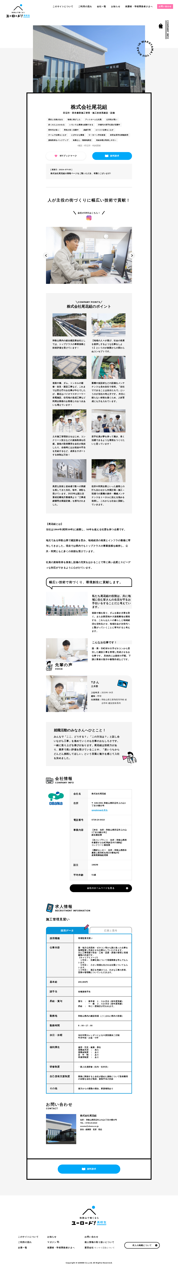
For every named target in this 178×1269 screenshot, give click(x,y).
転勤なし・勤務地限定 (82, 140)
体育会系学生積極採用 (119, 135)
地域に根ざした (74, 119)
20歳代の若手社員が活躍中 (109, 125)
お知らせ (115, 6)
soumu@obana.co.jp (89, 1126)
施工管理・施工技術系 (92, 113)
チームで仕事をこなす (57, 135)
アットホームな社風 (93, 119)
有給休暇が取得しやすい (106, 140)
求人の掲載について (142, 1245)
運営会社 (100, 1247)
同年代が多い (53, 130)
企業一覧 (22, 1247)
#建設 (79, 145)
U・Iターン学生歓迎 (97, 135)
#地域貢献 (96, 145)
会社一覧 (101, 6)
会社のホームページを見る (101, 888)
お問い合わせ (165, 6)
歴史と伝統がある (55, 119)
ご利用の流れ (85, 6)
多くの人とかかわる (56, 125)
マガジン (51, 1242)
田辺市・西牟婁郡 (72, 113)
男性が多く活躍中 (71, 130)
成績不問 (87, 130)
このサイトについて (63, 6)
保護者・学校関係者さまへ (139, 6)
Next (132, 255)
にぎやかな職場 (77, 135)
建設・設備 (109, 113)
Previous (46, 255)
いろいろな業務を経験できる (81, 125)
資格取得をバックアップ (58, 140)
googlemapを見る (100, 810)
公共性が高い (111, 119)
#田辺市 (87, 145)
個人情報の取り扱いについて (99, 1242)
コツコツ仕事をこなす (104, 130)
